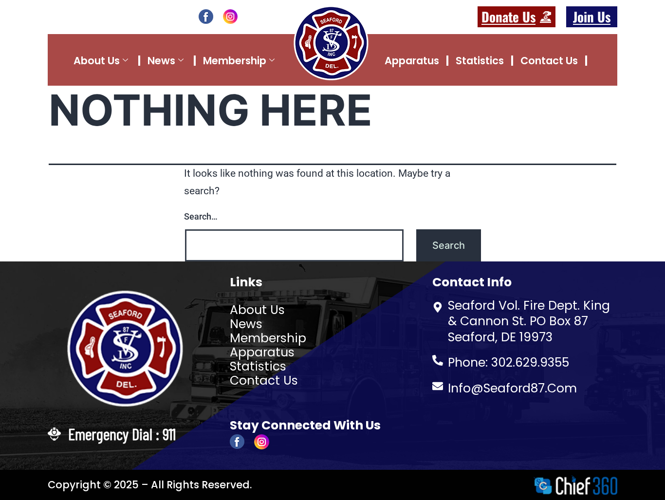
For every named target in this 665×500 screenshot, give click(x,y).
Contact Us (549, 61)
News (161, 61)
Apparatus (412, 61)
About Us (97, 61)
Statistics (480, 61)
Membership (234, 61)
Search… (201, 216)
